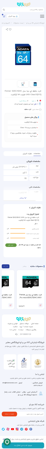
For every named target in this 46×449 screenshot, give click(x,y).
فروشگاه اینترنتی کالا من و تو (35, 23)
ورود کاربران (12, 16)
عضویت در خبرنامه (9, 414)
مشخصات (36, 153)
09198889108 (25, 334)
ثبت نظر (10, 245)
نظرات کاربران (27, 153)
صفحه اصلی (34, 323)
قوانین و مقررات (12, 323)
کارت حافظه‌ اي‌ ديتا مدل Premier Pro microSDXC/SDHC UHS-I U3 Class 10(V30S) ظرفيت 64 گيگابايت (30, 296)
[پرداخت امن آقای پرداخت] (10, 363)
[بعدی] (4, 266)
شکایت (15, 326)
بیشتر (24, 266)
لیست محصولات (18, 23)
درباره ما (21, 329)
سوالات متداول (24, 323)
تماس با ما (13, 329)
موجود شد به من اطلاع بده (23, 445)
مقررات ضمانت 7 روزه (26, 326)
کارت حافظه (27, 109)
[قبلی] (7, 266)
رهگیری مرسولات (31, 329)
